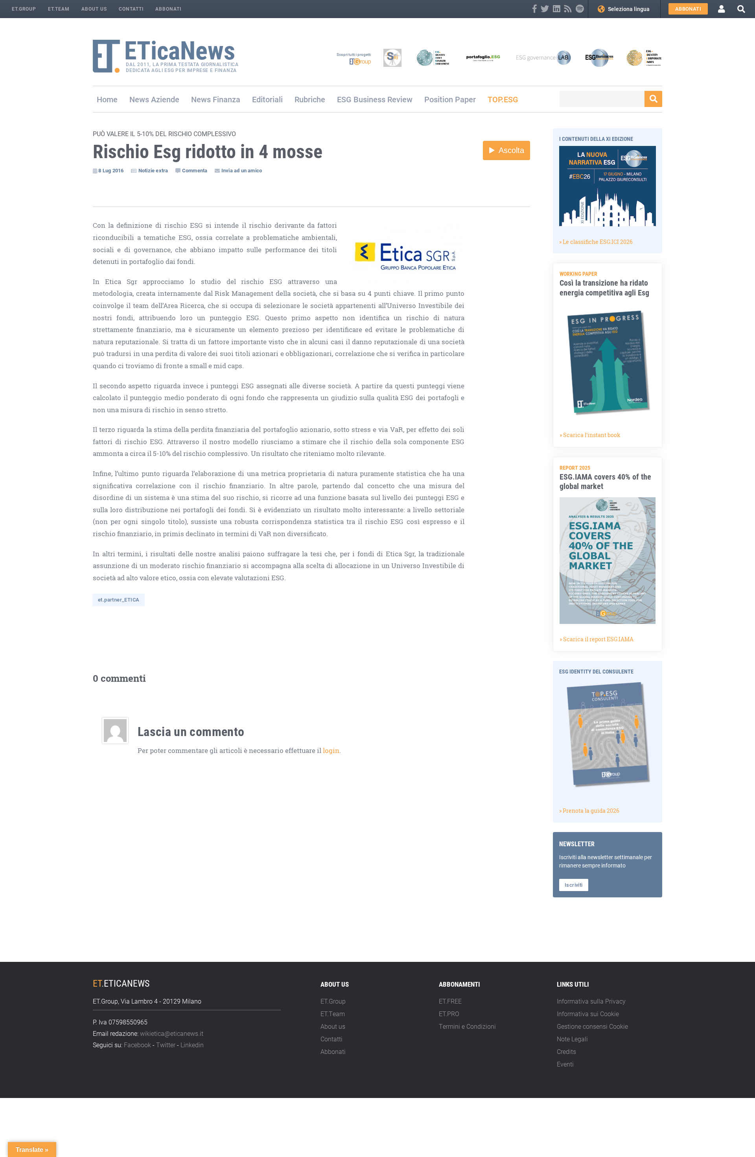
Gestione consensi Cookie (592, 1026)
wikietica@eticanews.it (171, 1033)
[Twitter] (545, 9)
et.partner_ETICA (118, 599)
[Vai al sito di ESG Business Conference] (599, 58)
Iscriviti (574, 884)
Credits (566, 1051)
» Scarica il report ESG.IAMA (596, 639)
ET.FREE (450, 1001)
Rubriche (310, 99)
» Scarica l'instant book (590, 435)
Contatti (131, 9)
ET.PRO (449, 1013)
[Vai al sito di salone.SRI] (392, 58)
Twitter (165, 1045)
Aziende (165, 99)
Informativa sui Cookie (588, 1013)
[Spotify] (580, 9)
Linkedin (192, 1045)
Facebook (137, 1045)
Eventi (565, 1064)
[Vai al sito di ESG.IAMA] (433, 58)
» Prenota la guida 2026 (589, 810)
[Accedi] (721, 9)
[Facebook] (534, 9)
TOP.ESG (503, 99)
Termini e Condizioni (467, 1026)
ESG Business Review (374, 99)
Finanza (226, 99)
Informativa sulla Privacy (591, 1001)
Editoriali (267, 99)
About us (94, 9)
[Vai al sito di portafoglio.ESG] (483, 58)
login (331, 750)
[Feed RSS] (568, 9)
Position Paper (450, 99)
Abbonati (168, 9)
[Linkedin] (556, 9)
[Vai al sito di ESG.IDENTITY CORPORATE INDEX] (644, 58)
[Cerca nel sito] (741, 9)
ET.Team (59, 9)
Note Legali (572, 1039)
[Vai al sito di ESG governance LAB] (544, 58)
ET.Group (24, 9)
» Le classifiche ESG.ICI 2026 (596, 241)
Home (107, 99)
